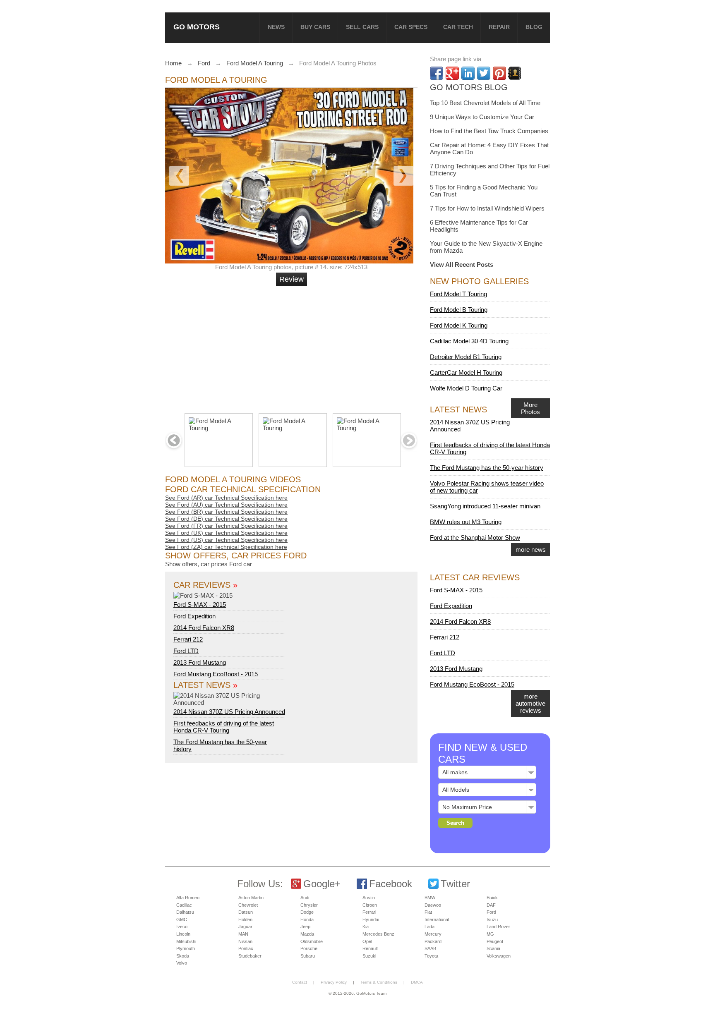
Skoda (182, 955)
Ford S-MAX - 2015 (199, 604)
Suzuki (369, 955)
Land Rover (498, 926)
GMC (181, 919)
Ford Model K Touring (458, 325)
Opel (367, 941)
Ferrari (369, 912)
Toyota (431, 955)
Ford (491, 912)
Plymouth (185, 948)
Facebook (390, 883)
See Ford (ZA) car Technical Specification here (226, 547)
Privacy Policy (334, 982)
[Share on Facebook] (436, 73)
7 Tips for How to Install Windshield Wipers (487, 208)
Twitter (455, 883)
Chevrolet (248, 905)
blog (533, 27)
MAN (243, 933)
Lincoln (183, 933)
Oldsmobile (311, 941)
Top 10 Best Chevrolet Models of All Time (485, 102)
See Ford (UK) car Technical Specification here (226, 532)
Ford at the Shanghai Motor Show (475, 537)
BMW (430, 897)
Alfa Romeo (187, 897)
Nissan (245, 941)
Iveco (181, 926)
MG (490, 933)
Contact (299, 982)
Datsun (245, 912)
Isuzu (492, 919)
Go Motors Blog (469, 87)
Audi (304, 897)
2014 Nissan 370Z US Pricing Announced (229, 711)
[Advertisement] (292, 346)
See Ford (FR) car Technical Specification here (226, 525)
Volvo (181, 962)
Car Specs (410, 27)
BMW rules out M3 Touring (465, 521)
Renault (370, 948)
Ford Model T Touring (458, 293)
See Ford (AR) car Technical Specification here (226, 497)
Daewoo (433, 905)
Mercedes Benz (378, 933)
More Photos (530, 408)
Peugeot (495, 941)
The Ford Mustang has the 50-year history (486, 467)
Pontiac (245, 948)
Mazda (307, 933)
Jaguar (245, 926)
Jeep (305, 926)
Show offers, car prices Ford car (208, 563)
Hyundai (370, 919)
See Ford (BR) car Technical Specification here (226, 511)
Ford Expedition (194, 616)
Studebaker (250, 955)
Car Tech (458, 27)
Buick (492, 897)
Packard (433, 941)
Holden (245, 919)
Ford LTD (186, 650)
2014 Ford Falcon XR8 (203, 627)
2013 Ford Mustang (199, 662)
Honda (307, 919)
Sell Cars (362, 27)
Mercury (433, 933)
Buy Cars (315, 27)
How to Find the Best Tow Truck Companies (489, 130)
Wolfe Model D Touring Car (466, 388)
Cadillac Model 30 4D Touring (469, 341)
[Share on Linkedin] (468, 73)
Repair (499, 27)
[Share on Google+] (452, 73)
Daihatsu (185, 912)
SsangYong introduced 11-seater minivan (485, 506)
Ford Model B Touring (458, 309)
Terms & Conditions (378, 982)
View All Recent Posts (461, 264)
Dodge (307, 912)
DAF (491, 905)
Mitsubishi (186, 941)
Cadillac (184, 905)
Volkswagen (499, 955)
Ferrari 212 (188, 639)
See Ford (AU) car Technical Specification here (226, 504)
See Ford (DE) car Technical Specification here (226, 518)
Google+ (322, 883)
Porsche (308, 948)
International (437, 919)
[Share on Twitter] (483, 73)
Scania (493, 948)
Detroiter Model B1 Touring (465, 356)
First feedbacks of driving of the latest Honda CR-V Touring (223, 727)
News (276, 27)
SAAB (430, 948)
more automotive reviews (530, 703)
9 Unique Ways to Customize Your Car (482, 116)
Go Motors (196, 27)
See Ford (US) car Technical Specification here (226, 539)
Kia (365, 926)
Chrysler (309, 905)
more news (531, 549)
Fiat (428, 912)
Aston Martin (251, 897)
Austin (368, 897)
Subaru (307, 955)
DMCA (417, 982)
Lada (429, 926)
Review (291, 279)
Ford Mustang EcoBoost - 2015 (215, 674)
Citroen (369, 905)
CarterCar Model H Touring (466, 372)
